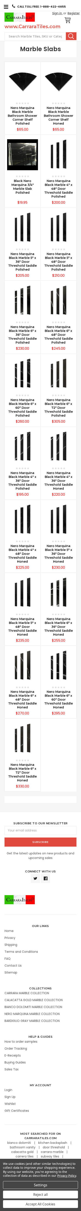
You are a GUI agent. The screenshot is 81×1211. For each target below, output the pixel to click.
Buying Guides (15, 1062)
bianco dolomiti (19, 1143)
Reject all (40, 1194)
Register (74, 13)
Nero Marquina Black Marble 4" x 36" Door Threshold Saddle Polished (22, 480)
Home (9, 931)
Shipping (11, 945)
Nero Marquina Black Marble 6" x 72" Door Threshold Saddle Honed (22, 772)
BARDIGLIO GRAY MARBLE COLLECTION (32, 1021)
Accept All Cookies (40, 1204)
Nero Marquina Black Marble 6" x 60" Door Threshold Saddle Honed (58, 699)
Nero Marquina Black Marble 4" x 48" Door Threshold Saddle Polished (58, 188)
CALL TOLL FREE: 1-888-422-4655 (41, 7)
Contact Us (13, 965)
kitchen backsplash (53, 1143)
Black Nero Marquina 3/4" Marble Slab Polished (22, 187)
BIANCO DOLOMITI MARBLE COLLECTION (33, 1007)
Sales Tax (12, 1069)
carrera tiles (25, 1156)
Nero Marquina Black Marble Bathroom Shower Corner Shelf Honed (58, 115)
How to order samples (21, 1041)
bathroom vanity (23, 1147)
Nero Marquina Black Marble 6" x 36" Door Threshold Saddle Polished (22, 334)
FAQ (8, 958)
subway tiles (50, 1156)
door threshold (54, 1147)
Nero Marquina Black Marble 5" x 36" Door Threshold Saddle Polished (22, 261)
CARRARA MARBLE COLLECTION (27, 993)
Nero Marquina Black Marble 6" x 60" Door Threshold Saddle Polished (22, 407)
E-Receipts (13, 1055)
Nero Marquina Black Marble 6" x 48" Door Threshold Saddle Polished (58, 334)
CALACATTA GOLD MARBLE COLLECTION (34, 1000)
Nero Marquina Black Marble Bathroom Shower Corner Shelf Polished (22, 115)
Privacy (10, 938)
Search (71, 36)
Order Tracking (16, 1048)
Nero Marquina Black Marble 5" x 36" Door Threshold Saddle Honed (58, 553)
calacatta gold (22, 1152)
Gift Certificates (17, 1111)
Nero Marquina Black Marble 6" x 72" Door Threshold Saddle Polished (58, 407)
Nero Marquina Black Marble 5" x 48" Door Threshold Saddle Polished (58, 261)
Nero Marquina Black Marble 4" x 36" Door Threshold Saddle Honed (58, 480)
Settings (40, 1185)
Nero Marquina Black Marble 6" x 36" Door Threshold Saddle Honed (58, 626)
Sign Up (10, 1097)
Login (8, 1090)
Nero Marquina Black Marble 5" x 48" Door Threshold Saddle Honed (22, 626)
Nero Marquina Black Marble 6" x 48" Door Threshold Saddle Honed (22, 699)
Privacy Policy (66, 1176)
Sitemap (11, 972)
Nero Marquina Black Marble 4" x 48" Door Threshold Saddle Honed (22, 553)
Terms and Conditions (21, 952)
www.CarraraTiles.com (32, 26)
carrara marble (52, 1152)
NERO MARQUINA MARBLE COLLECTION (32, 1014)
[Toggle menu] (6, 7)
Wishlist (10, 1104)
